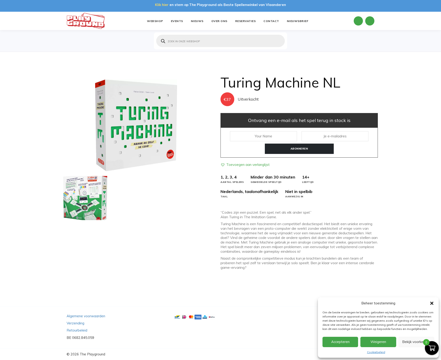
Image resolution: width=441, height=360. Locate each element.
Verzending (75, 323)
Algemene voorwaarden (86, 316)
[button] (432, 303)
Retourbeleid (77, 330)
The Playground (92, 354)
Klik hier (162, 5)
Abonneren (299, 148)
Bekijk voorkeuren (416, 342)
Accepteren (340, 342)
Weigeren (378, 342)
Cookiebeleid (376, 352)
